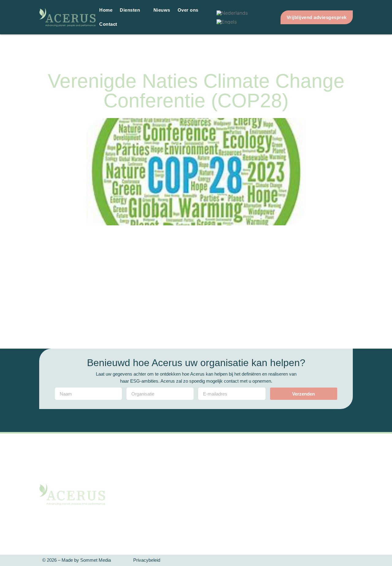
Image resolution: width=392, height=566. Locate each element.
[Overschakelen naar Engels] (226, 21)
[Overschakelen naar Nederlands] (232, 12)
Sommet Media (95, 560)
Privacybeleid (146, 560)
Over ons (188, 10)
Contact (108, 24)
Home (105, 10)
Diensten (130, 10)
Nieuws (161, 10)
